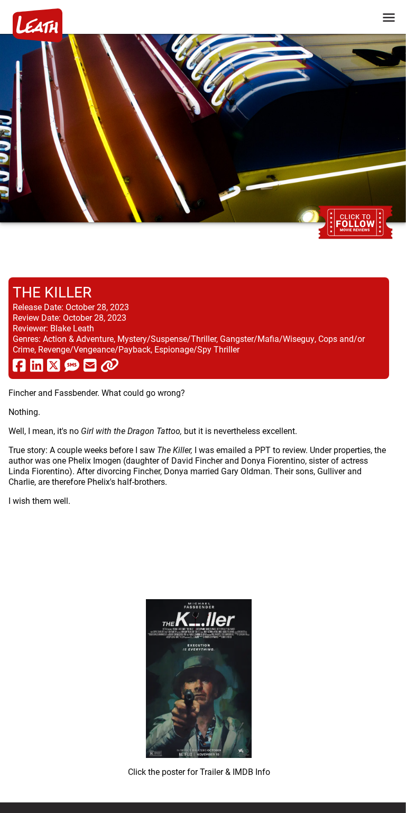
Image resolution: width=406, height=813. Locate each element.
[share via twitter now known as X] (53, 365)
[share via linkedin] (36, 365)
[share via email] (90, 365)
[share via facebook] (19, 365)
